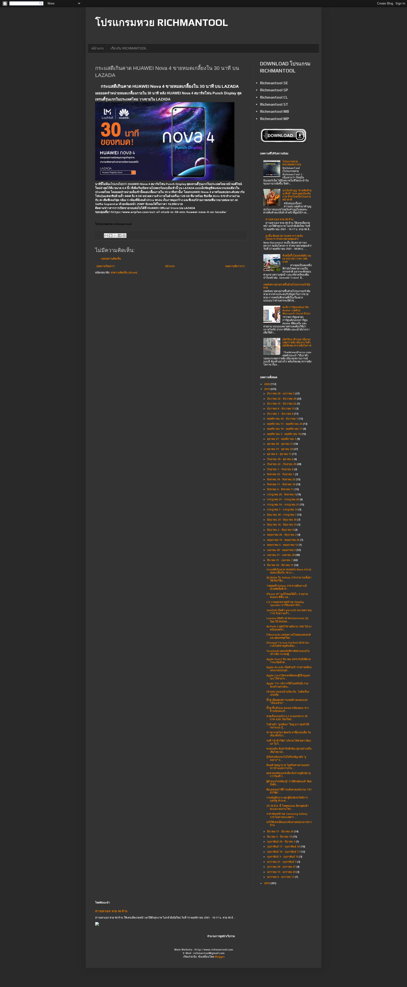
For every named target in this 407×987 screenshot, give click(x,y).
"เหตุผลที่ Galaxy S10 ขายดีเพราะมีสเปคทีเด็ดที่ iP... (286, 587)
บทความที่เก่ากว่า (235, 266)
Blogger (220, 956)
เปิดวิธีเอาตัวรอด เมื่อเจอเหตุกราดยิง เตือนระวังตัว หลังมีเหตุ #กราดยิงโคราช (296, 342)
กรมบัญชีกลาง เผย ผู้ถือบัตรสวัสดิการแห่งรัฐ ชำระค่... (287, 799)
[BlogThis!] (110, 235)
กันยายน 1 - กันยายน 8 (280, 469)
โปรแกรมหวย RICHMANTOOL (161, 22)
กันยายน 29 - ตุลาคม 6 (280, 459)
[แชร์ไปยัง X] (115, 235)
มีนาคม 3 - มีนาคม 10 (280, 836)
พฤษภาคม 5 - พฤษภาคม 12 (283, 544)
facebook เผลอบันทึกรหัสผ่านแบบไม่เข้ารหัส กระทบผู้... (287, 652)
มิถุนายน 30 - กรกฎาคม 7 (282, 514)
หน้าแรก (97, 48)
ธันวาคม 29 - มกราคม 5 (281, 393)
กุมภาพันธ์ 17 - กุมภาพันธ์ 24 (284, 846)
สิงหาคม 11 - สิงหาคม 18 (281, 484)
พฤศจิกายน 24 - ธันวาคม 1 (282, 418)
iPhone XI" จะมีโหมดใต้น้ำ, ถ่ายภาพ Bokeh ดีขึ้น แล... (287, 595)
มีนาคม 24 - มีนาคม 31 (280, 565)
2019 (267, 389)
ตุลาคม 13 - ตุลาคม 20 (280, 449)
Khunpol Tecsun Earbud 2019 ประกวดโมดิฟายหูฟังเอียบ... (287, 644)
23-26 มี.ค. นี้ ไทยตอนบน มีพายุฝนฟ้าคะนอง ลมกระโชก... (287, 807)
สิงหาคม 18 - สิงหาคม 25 (281, 479)
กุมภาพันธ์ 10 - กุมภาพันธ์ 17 (284, 851)
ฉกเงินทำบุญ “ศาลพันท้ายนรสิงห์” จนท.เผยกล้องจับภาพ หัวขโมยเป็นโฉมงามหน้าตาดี (296, 195)
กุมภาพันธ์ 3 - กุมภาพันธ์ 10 (283, 856)
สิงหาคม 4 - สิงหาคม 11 (280, 489)
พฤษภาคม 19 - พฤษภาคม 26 (283, 539)
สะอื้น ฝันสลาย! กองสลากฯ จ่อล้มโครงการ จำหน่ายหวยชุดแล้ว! (284, 237)
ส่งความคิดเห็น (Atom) (124, 272)
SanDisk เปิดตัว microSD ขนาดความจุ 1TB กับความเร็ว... (288, 612)
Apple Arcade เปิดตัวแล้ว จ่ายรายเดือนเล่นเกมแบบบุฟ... (289, 669)
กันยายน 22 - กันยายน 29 (282, 464)
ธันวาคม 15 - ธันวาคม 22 (282, 403)
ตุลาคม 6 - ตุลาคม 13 (279, 454)
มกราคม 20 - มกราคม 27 (281, 866)
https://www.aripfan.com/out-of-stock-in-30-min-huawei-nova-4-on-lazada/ (169, 212)
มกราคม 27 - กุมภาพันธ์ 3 (282, 861)
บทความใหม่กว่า (105, 266)
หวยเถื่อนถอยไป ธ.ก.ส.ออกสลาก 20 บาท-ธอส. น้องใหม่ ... (286, 718)
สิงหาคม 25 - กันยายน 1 (281, 474)
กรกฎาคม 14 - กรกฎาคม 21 (283, 504)
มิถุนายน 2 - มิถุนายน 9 (280, 529)
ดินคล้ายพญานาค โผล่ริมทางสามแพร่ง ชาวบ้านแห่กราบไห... (287, 767)
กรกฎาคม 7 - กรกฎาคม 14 (282, 509)
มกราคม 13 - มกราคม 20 (281, 872)
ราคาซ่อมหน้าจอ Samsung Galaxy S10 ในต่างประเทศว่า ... (286, 815)
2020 (267, 384)
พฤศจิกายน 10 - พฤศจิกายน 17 (285, 428)
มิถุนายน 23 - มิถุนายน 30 (282, 519)
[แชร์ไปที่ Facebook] (119, 235)
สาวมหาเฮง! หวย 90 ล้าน (279, 219)
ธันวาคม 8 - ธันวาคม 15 (281, 408)
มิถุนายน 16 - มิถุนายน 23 (282, 524)
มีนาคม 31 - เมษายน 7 (280, 560)
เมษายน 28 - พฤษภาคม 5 (281, 550)
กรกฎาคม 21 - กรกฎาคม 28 (283, 499)
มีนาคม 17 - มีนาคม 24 (280, 831)
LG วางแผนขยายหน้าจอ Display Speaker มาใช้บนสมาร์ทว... (285, 603)
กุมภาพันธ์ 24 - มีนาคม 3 (281, 841)
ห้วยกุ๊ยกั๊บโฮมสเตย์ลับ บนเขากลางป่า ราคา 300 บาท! (296, 258)
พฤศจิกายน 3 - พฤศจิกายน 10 (284, 434)
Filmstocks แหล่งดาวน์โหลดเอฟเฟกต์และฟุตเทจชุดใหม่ (288, 636)
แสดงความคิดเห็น (111, 258)
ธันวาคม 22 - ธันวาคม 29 (282, 398)
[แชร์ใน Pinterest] (124, 235)
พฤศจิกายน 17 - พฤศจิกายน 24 (285, 423)
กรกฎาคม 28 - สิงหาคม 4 (281, 494)
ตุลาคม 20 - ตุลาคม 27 (280, 443)
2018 (267, 883)
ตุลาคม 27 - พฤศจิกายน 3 (282, 438)
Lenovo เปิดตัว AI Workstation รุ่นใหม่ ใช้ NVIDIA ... (287, 620)
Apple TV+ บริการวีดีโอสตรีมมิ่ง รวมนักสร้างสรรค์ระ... (287, 685)
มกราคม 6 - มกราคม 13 (281, 876)
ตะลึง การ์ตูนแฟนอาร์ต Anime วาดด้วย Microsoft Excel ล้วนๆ (296, 310)
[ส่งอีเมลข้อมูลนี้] (106, 235)
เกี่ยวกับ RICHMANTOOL (128, 48)
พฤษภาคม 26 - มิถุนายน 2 (282, 534)
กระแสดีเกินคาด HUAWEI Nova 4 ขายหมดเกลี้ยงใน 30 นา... (288, 571)
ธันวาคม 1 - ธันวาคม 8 (280, 413)
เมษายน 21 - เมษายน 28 (281, 555)
